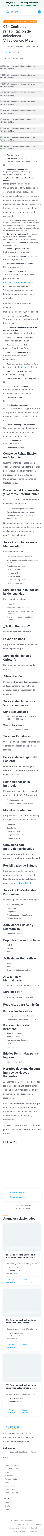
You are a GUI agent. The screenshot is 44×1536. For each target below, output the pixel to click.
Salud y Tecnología (12, 1493)
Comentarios (36, 1528)
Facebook (8, 1503)
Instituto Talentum (25, 883)
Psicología (9, 1475)
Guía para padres (11, 1469)
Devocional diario (11, 1465)
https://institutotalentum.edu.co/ (18, 282)
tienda (23, 367)
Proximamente (19, 1531)
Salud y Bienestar (11, 1489)
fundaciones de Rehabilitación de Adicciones (20, 21)
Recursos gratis (35, 1531)
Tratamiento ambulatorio (17, 1528)
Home (38, 1525)
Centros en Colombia (25, 1525)
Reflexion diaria (11, 1479)
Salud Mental (10, 1486)
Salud (7, 1482)
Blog (6, 1462)
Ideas (7, 1472)
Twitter (7, 1506)
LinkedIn (8, 1509)
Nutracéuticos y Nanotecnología (22, 5)
